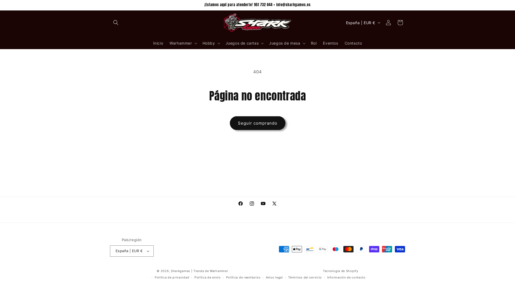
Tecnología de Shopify (340, 271)
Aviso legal (274, 277)
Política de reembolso (243, 277)
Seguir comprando (257, 123)
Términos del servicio (305, 277)
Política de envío (207, 277)
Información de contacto (346, 277)
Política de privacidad (172, 277)
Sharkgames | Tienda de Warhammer (199, 271)
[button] (116, 22)
